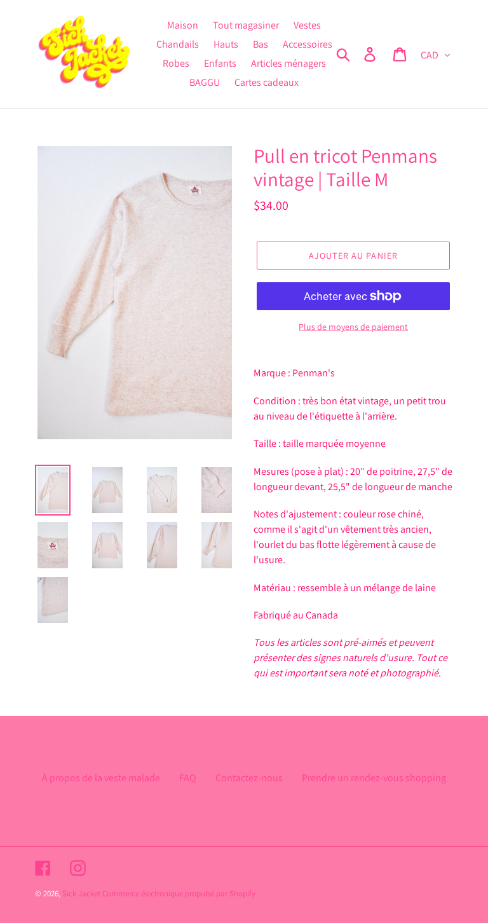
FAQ (187, 777)
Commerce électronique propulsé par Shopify (178, 893)
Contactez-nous (249, 777)
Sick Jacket (81, 893)
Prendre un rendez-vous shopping (374, 777)
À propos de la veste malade (101, 777)
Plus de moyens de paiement (353, 326)
